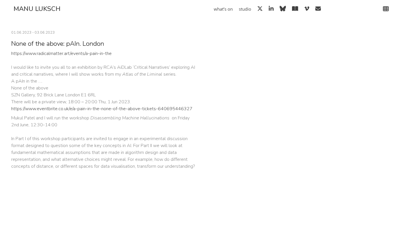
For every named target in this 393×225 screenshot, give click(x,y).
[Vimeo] (306, 8)
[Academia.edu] (295, 8)
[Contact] (318, 8)
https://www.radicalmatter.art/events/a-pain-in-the (61, 53)
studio (245, 9)
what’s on (223, 9)
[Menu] (383, 8)
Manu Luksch (37, 8)
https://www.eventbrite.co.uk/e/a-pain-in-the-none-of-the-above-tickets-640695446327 (101, 109)
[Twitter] (260, 8)
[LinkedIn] (271, 8)
